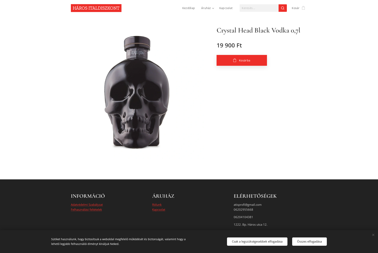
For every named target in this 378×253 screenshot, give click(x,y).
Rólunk (157, 205)
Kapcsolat (158, 209)
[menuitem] (189, 8)
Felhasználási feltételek (86, 209)
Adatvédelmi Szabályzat (87, 205)
